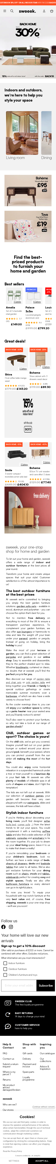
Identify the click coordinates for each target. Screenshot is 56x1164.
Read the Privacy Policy (12, 1151)
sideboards (12, 877)
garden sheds (14, 726)
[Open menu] (4, 11)
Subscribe (46, 985)
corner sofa (24, 824)
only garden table (35, 682)
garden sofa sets (26, 606)
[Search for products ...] (12, 11)
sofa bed (11, 824)
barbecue (11, 696)
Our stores (8, 1109)
